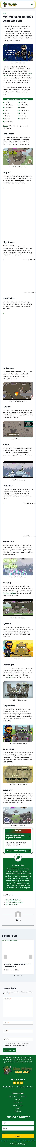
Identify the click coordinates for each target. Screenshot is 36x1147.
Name (6, 1023)
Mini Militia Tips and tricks (14, 902)
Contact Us (18, 1102)
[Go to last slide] (5, 957)
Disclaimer (18, 1111)
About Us (18, 1099)
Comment (7, 999)
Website (6, 1039)
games (10, 677)
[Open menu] (31, 4)
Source (5, 126)
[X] (18, 1083)
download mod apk (9, 593)
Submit (18, 1136)
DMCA (18, 1108)
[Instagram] (21, 1083)
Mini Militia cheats (12, 904)
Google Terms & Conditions (18, 1097)
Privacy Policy (18, 1105)
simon (18, 920)
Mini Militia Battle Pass (13, 900)
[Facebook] (14, 1083)
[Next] (30, 957)
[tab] (14, 975)
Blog (4, 13)
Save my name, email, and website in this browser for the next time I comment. (17, 1044)
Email (5, 1031)
